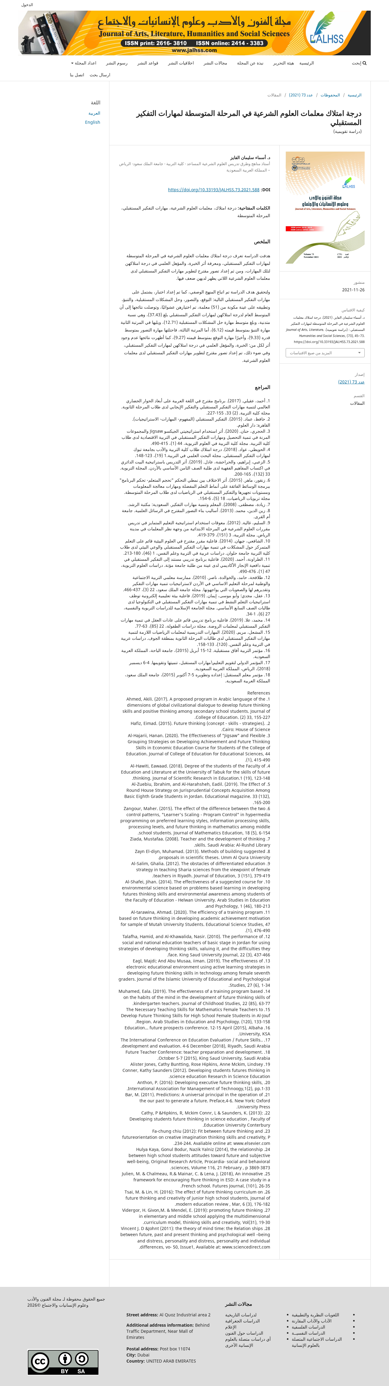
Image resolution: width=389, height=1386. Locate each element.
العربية (94, 113)
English (92, 122)
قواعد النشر (147, 63)
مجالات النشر (215, 63)
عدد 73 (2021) (301, 95)
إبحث (357, 63)
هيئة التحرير (283, 63)
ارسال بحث (100, 75)
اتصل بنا (77, 75)
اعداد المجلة (85, 63)
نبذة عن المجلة (250, 63)
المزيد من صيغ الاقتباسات (311, 352)
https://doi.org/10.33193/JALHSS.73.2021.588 (214, 189)
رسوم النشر (117, 63)
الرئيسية (306, 63)
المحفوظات (330, 95)
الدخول (27, 4)
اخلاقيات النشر (181, 63)
